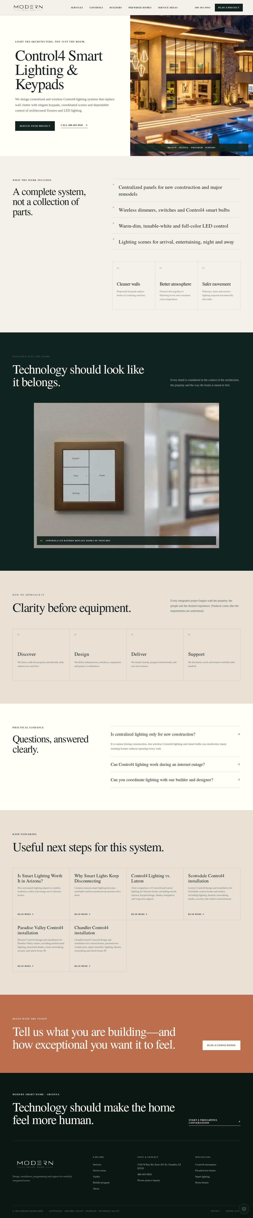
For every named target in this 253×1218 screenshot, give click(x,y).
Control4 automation (205, 1164)
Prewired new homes (205, 1170)
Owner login (233, 1211)
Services (77, 7)
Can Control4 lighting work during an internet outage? (175, 764)
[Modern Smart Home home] (29, 8)
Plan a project (228, 7)
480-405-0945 (203, 7)
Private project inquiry (148, 1180)
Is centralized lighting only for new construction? (175, 734)
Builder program (101, 1182)
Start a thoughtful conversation (214, 1121)
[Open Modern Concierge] (244, 1209)
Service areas (99, 1170)
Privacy (215, 1211)
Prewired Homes (140, 7)
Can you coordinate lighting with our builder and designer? (175, 780)
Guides (96, 1176)
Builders (116, 7)
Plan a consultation (221, 1045)
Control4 (96, 7)
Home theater (202, 1182)
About (96, 1188)
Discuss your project (35, 126)
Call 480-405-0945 (74, 125)
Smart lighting (202, 1176)
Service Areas (168, 7)
